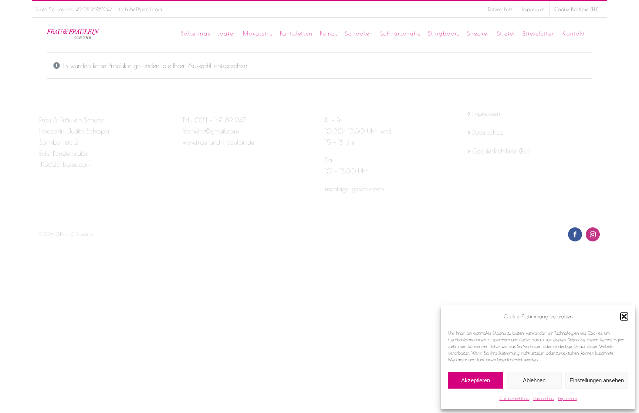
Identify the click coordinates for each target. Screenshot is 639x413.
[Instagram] (55, 193)
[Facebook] (42, 193)
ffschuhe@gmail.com (140, 9)
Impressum (567, 398)
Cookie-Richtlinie (515, 398)
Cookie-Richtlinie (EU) (501, 151)
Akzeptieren (475, 380)
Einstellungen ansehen (596, 380)
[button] (624, 316)
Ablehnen (534, 380)
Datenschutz (543, 398)
